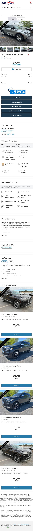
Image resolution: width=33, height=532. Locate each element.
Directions (13, 7)
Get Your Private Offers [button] (16, 111)
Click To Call (16, 98)
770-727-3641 (10, 134)
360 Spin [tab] (20, 19)
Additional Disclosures (25, 524)
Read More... (4, 235)
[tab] (4, 261)
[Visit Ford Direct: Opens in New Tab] (10, 527)
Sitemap (14, 524)
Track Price (17, 69)
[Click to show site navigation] (30, 8)
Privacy (18, 524)
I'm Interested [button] (16, 106)
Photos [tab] (12, 19)
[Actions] (30, 55)
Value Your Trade (16, 102)
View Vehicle (16, 334)
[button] (5, 8)
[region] (16, 79)
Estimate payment (16, 115)
